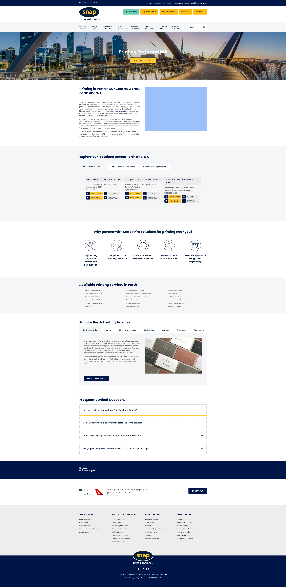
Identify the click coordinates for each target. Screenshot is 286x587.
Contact (203, 3)
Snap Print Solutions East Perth (103, 179)
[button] (143, 60)
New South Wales (151, 519)
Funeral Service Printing (93, 303)
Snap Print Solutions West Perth (179, 181)
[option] (93, 167)
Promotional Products (134, 300)
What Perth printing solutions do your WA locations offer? (112, 435)
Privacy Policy (182, 535)
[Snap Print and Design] (143, 557)
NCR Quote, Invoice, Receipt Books (138, 294)
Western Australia (152, 538)
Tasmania (149, 535)
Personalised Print (174, 300)
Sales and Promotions (120, 529)
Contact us (181, 519)
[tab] (93, 167)
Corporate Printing (163, 27)
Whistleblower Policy (185, 538)
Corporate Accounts (120, 535)
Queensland (149, 522)
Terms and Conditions (128, 574)
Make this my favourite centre (112, 198)
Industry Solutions (176, 27)
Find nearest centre (87, 2)
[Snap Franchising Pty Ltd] (94, 14)
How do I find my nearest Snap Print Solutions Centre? (110, 410)
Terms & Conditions (185, 529)
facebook (138, 569)
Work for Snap (84, 526)
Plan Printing (172, 294)
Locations (179, 3)
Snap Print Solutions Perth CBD (142, 179)
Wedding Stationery (133, 303)
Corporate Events (174, 306)
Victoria (148, 526)
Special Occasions (149, 27)
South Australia (151, 532)
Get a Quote (94, 193)
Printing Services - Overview (95, 291)
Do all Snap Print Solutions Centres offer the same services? (113, 422)
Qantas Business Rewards (89, 529)
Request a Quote (184, 522)
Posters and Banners (92, 297)
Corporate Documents (93, 294)
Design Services (95, 27)
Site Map (163, 574)
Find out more (112, 495)
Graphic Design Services (176, 303)
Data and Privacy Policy (148, 574)
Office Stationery (118, 532)
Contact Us (199, 12)
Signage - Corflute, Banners (136, 297)
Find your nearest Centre (121, 111)
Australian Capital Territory (155, 529)
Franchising (194, 3)
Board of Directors (86, 519)
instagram (147, 569)
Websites (88, 306)
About (186, 3)
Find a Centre (182, 526)
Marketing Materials (107, 27)
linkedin (143, 569)
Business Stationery (135, 27)
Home (151, 3)
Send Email (94, 198)
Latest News (84, 532)
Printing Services (82, 27)
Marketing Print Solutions (135, 291)
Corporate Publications (121, 538)
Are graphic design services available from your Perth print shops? (116, 448)
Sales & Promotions (122, 27)
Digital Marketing (132, 306)
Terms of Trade (183, 532)
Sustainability (160, 3)
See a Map (112, 193)
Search (204, 27)
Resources (170, 3)
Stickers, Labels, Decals (176, 297)
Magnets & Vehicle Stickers (95, 300)
